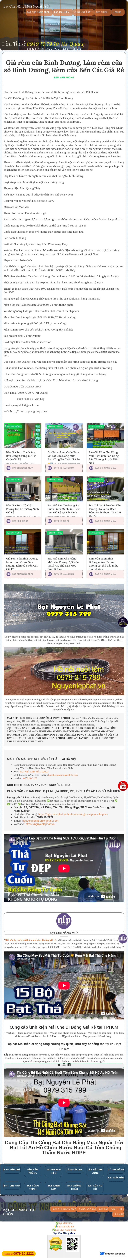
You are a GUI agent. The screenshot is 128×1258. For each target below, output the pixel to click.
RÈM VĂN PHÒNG (64, 77)
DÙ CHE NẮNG (116, 1169)
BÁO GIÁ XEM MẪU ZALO (34, 771)
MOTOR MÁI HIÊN (53, 1171)
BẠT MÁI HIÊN (116, 1177)
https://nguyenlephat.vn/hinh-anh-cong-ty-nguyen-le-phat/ (73, 814)
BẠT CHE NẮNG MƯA (64, 933)
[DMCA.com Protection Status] (55, 1244)
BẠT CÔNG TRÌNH (32, 1187)
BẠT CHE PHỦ (12, 1185)
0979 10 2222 (30, 778)
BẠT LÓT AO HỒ (95, 1187)
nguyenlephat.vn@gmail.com (40, 820)
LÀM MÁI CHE (74, 1169)
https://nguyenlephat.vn (40, 824)
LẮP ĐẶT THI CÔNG (95, 1171)
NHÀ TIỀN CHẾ (12, 1169)
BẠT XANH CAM (54, 1187)
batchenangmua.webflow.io (63, 774)
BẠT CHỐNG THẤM (74, 1187)
